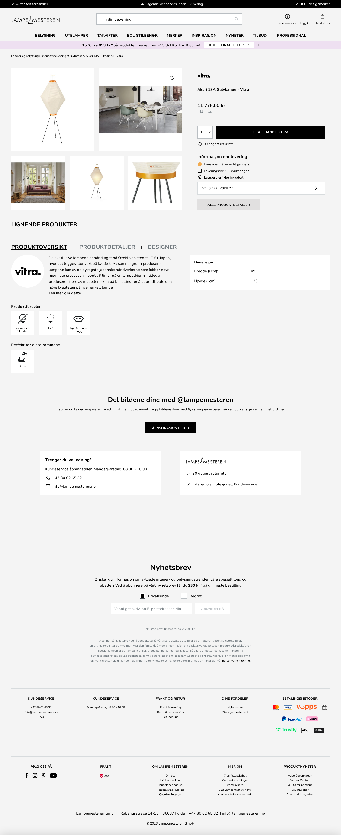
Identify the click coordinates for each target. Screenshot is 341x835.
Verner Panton (299, 780)
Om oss (170, 775)
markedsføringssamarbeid (235, 794)
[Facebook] (27, 775)
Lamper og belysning (25, 56)
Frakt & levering (170, 707)
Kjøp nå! (193, 44)
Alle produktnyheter (299, 794)
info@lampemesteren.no (74, 486)
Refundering (170, 716)
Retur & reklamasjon (170, 712)
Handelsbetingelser (170, 784)
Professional (291, 35)
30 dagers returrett (235, 712)
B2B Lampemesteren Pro (235, 789)
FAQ (41, 716)
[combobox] (169, 19)
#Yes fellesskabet (235, 775)
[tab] (42, 247)
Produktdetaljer (107, 246)
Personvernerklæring (170, 789)
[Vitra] (222, 75)
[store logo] (35, 19)
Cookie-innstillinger (235, 780)
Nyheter (235, 35)
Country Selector (170, 794)
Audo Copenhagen (300, 775)
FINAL (229, 45)
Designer (162, 246)
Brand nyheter (235, 784)
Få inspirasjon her (167, 428)
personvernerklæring (236, 660)
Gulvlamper (76, 56)
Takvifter (107, 35)
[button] (38, 183)
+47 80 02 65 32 (67, 477)
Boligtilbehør (300, 789)
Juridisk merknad (170, 780)
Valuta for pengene (299, 784)
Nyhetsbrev (235, 707)
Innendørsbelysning (53, 56)
